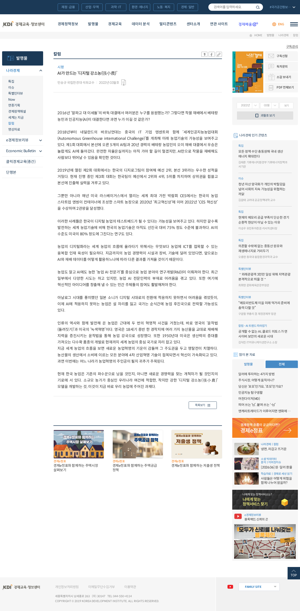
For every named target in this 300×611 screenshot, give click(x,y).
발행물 (93, 24)
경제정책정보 (68, 24)
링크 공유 (219, 54)
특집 (11, 81)
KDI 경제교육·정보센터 (23, 24)
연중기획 (14, 105)
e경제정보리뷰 (17, 140)
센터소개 (193, 24)
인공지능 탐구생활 (250, 392)
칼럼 (295, 35)
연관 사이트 (219, 24)
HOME (258, 35)
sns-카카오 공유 (204, 54)
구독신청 (282, 56)
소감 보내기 (284, 77)
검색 (258, 7)
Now (11, 99)
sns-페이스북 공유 (212, 54)
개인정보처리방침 (67, 587)
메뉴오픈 (40, 71)
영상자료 (14, 129)
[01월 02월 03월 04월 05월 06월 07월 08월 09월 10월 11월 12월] (269, 105)
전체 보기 (282, 7)
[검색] (235, 7)
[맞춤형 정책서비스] (265, 500)
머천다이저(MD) (249, 399)
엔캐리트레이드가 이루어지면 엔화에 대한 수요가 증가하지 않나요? (265, 411)
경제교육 (115, 24)
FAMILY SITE (253, 587)
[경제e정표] (265, 428)
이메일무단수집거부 (101, 587)
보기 (286, 105)
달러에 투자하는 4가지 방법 (256, 374)
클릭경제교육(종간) (20, 161)
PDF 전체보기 (285, 87)
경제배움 (248, 24)
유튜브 (230, 587)
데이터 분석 (141, 24)
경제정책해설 (17, 111)
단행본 (11, 172)
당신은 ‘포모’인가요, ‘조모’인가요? (260, 386)
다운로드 (123, 82)
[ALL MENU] (294, 24)
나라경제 (283, 35)
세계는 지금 (15, 117)
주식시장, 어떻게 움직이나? (256, 380)
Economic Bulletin (21, 151)
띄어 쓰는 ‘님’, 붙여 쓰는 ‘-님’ (257, 405)
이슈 (11, 87)
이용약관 (130, 587)
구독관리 (292, 46)
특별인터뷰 (15, 93)
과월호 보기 (268, 116)
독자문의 (282, 67)
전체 (282, 364)
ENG (281, 24)
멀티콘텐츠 (167, 24)
